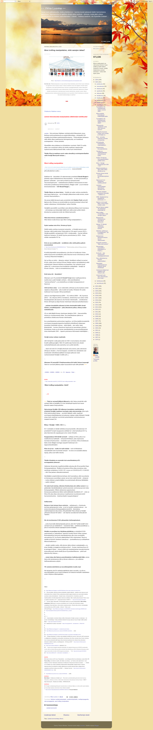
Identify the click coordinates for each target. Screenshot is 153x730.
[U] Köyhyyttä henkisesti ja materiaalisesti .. (101, 144)
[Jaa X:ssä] (73, 697)
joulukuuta (100, 84)
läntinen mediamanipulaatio (58, 699)
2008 (96, 318)
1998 (96, 335)
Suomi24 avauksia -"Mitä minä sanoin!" (102, 243)
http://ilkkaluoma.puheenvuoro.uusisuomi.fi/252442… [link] (57, 673)
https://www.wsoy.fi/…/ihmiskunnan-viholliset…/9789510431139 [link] (57, 681)
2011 (96, 311)
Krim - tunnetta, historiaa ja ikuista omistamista (102, 138)
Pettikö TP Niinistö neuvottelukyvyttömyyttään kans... (102, 159)
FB (63, 372)
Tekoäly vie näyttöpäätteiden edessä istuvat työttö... (101, 153)
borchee (82, 725)
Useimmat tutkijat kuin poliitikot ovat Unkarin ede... (102, 271)
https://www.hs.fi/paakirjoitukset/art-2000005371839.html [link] (57, 689)
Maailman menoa (56, 111)
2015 (96, 302)
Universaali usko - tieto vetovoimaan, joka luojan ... (102, 276)
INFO (58, 123)
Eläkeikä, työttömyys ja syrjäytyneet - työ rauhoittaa (102, 232)
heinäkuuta (100, 95)
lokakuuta (99, 88)
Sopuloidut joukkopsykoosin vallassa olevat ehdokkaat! (101, 265)
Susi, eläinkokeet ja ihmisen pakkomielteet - (101, 260)
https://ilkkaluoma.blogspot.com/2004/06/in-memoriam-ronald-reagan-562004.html (69, 608)
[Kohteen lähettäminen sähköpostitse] (70, 697)
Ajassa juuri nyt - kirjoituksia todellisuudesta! (101, 181)
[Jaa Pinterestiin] (77, 697)
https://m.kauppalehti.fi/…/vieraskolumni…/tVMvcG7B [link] (73, 623)
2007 (96, 321)
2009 (96, 316)
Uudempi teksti (50, 715)
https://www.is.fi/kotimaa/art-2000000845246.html (56, 247)
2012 (96, 309)
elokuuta (99, 93)
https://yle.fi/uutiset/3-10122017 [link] (54, 621)
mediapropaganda (83, 699)
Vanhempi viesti (83, 715)
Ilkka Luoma (96, 48)
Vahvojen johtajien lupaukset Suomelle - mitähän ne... (102, 193)
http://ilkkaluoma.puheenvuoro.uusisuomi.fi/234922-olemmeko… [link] (60, 630)
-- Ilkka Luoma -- (53, 8)
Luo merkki (101, 48)
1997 (96, 337)
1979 (96, 339)
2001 (96, 330)
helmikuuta (100, 281)
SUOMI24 (47, 372)
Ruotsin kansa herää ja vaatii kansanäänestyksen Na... (102, 175)
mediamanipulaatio (72, 699)
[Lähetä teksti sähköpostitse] (67, 697)
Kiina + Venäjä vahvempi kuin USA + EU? (102, 164)
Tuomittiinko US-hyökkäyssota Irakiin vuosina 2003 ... (101, 109)
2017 (96, 297)
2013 (96, 307)
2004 (96, 328)
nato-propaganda (49, 701)
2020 (96, 291)
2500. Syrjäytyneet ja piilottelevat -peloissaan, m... (102, 198)
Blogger (97, 725)
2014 (96, 304)
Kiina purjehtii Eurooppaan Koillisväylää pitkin (102, 115)
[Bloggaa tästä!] (72, 697)
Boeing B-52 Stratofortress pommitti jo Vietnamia (100, 220)
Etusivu (66, 715)
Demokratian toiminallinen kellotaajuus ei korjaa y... (101, 248)
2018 (47, 133)
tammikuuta (100, 283)
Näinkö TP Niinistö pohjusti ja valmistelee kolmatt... (101, 226)
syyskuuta (100, 91)
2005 (96, 325)
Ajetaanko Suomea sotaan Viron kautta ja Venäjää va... (102, 133)
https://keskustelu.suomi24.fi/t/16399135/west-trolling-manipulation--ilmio (60, 381)
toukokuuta (100, 100)
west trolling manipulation (62, 701)
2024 (96, 79)
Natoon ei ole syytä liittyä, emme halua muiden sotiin (102, 203)
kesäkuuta (100, 98)
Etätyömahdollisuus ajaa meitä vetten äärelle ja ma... (101, 170)
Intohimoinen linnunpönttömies (101, 148)
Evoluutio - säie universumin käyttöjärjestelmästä (102, 254)
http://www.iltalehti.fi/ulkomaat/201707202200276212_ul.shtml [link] (59, 610)
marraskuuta (100, 86)
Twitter (72, 372)
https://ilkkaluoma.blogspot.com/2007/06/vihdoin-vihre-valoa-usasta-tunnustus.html (63, 590)
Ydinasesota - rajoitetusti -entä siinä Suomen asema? (101, 127)
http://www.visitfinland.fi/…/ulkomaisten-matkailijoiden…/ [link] (58, 652)
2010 (96, 314)
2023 (96, 82)
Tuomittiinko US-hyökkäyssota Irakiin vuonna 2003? (101, 121)
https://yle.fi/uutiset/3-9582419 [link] (52, 645)
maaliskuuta (100, 105)
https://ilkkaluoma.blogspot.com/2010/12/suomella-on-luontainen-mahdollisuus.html (64, 634)
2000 (96, 332)
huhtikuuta (100, 102)
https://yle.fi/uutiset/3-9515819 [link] (80, 651)
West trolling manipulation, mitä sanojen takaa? (102, 214)
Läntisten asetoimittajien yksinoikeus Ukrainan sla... (101, 187)
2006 (96, 323)
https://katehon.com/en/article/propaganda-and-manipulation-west (68, 80)
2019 (96, 293)
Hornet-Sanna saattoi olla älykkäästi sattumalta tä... (102, 209)
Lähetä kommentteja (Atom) (55, 718)
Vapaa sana (68, 372)
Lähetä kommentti (51, 708)
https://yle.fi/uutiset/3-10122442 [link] (79, 599)
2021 (96, 288)
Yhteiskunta (47, 111)
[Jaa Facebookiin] (75, 697)
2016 (96, 300)
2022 (96, 286)
